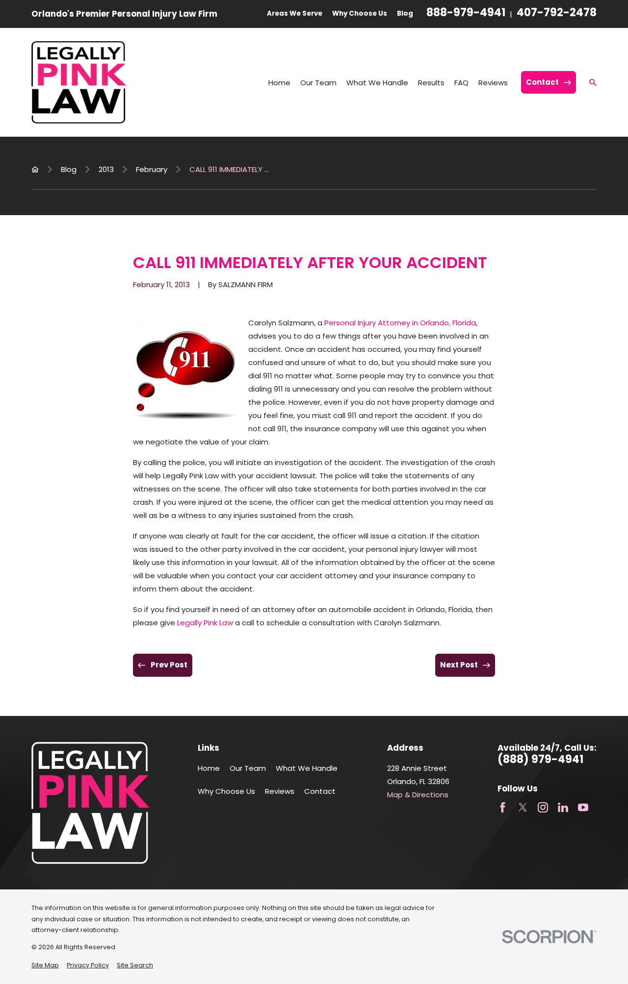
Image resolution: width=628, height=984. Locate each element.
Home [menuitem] (279, 82)
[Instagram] (543, 807)
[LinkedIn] (563, 807)
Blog (405, 13)
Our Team (248, 768)
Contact (320, 791)
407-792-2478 (557, 13)
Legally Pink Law (205, 622)
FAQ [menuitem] (461, 82)
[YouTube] (583, 807)
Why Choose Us (359, 13)
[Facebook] (502, 807)
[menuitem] (45, 965)
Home (209, 768)
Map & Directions (417, 794)
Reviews (279, 791)
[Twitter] (523, 807)
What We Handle (307, 768)
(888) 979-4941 (540, 759)
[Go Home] (35, 169)
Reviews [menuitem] (493, 82)
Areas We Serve (294, 13)
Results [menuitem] (431, 82)
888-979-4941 (465, 13)
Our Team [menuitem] (318, 82)
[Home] (79, 82)
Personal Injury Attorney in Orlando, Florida (400, 323)
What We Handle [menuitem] (377, 82)
